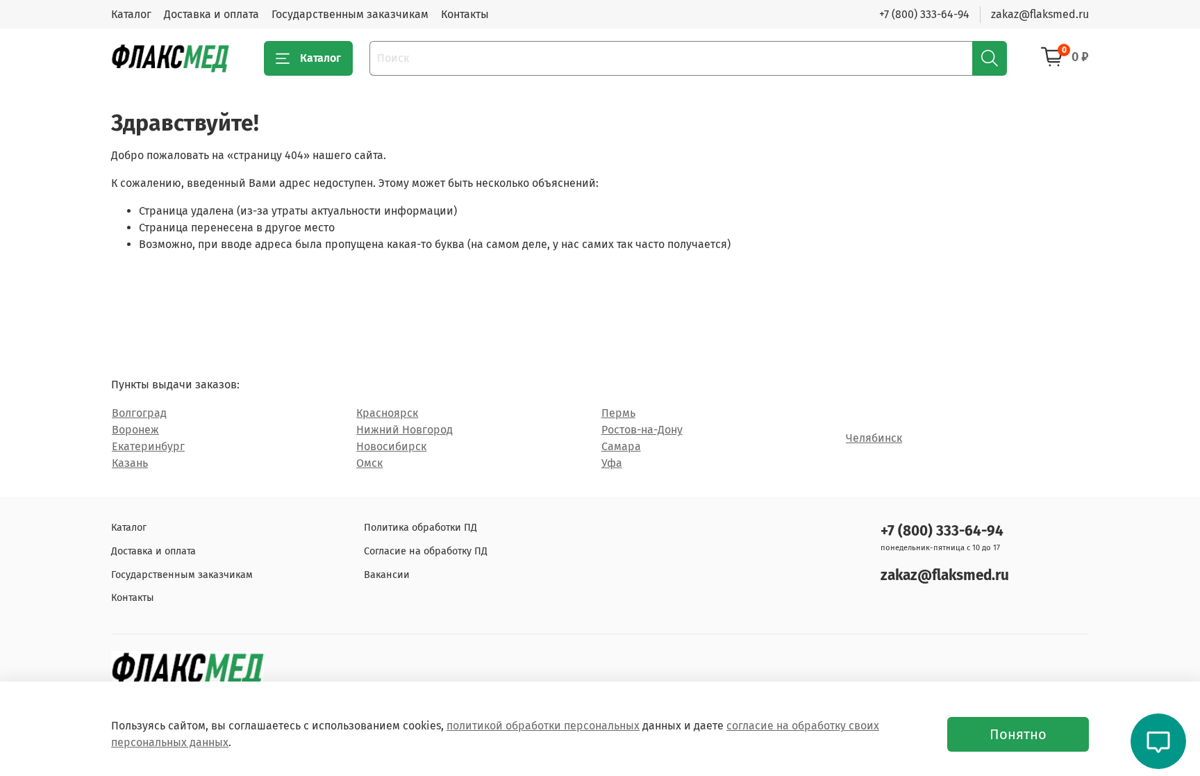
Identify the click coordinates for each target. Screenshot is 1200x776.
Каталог (131, 14)
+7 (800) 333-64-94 (924, 14)
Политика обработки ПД (420, 528)
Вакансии (387, 575)
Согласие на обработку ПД (426, 551)
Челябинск (874, 438)
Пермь (618, 413)
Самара (621, 446)
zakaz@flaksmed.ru (1040, 14)
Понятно (1018, 734)
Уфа (611, 463)
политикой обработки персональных (543, 725)
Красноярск (387, 413)
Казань (130, 463)
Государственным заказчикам (350, 14)
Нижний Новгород (404, 429)
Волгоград (139, 413)
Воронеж (135, 429)
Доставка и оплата (211, 14)
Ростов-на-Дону (642, 429)
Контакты (465, 14)
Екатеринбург (148, 446)
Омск (369, 463)
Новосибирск (391, 446)
